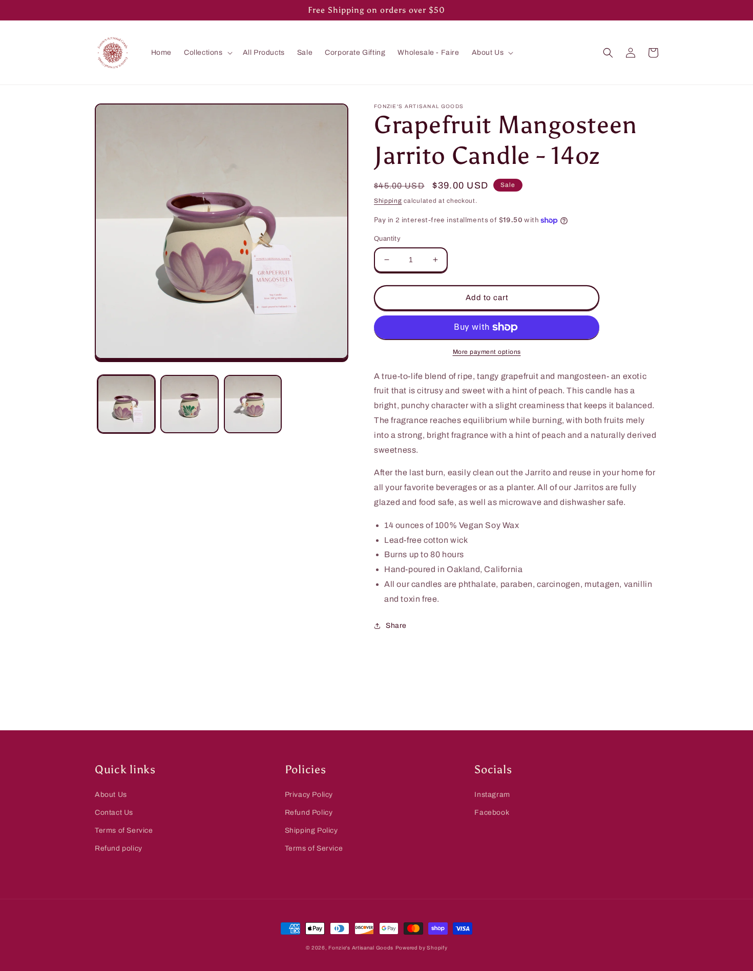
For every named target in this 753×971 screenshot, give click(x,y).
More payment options (487, 351)
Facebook (491, 812)
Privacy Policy (309, 794)
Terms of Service (124, 830)
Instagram (492, 794)
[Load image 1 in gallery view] (126, 404)
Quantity (387, 238)
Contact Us (114, 812)
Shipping (388, 200)
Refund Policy (309, 812)
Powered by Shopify (421, 948)
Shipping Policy (311, 830)
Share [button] (396, 625)
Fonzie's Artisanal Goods (360, 948)
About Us (111, 794)
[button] (207, 53)
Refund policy (118, 848)
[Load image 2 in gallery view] (189, 404)
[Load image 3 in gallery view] (253, 404)
